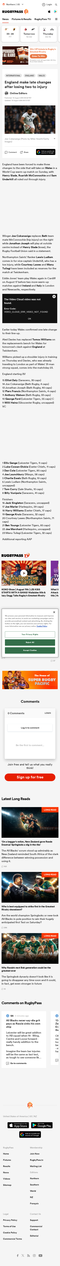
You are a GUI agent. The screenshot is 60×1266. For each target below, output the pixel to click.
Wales (48, 168)
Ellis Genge (10, 463)
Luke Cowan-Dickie (16, 466)
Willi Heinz (11, 402)
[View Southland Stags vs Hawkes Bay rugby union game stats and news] (48, 34)
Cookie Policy (10, 1232)
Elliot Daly (11, 380)
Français (34, 1203)
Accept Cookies (30, 650)
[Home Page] (15, 11)
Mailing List (36, 1166)
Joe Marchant (14, 529)
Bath (44, 236)
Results (6, 1166)
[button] (57, 19)
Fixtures (7, 1159)
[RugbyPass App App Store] (18, 1125)
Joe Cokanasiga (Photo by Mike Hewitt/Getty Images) (27, 140)
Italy (39, 285)
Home (6, 1153)
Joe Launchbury (14, 474)
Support (34, 1220)
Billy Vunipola (12, 493)
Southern (34, 1184)
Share (26, 152)
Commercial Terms (12, 1238)
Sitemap (7, 1185)
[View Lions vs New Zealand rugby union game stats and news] (29, 34)
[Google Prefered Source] (44, 152)
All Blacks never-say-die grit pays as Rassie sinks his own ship (23, 1023)
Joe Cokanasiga (21, 236)
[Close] (54, 612)
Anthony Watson (15, 395)
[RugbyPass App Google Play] (42, 1125)
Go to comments (17, 1063)
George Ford (12, 398)
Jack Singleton (14, 503)
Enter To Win (38, 56)
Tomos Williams (42, 339)
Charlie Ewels (12, 478)
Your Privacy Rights (30, 634)
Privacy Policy (10, 1220)
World (33, 1190)
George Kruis (13, 514)
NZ (31, 1197)
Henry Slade (9, 175)
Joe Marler (11, 506)
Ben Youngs (12, 525)
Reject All (30, 642)
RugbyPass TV (42, 19)
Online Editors (18, 93)
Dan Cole (9, 470)
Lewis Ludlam (44, 257)
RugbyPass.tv (36, 1159)
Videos (6, 1178)
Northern (34, 1178)
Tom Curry (10, 489)
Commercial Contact (36, 1228)
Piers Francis (13, 391)
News (5, 19)
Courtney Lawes (31, 264)
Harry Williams (14, 510)
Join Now (35, 1153)
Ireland (26, 285)
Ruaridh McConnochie (32, 175)
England (37, 346)
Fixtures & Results (21, 19)
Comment (12, 152)
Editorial (34, 1235)
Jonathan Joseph (19, 243)
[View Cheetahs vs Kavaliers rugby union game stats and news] (10, 34)
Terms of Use (9, 1226)
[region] (30, 632)
